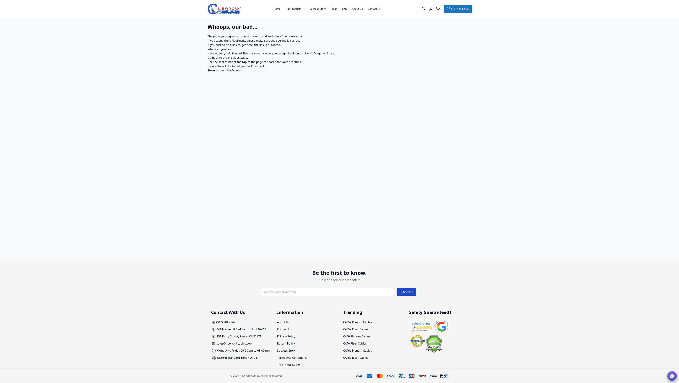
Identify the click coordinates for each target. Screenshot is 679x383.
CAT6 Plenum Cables (356, 336)
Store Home (216, 70)
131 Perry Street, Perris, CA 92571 (239, 336)
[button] (672, 376)
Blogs (334, 9)
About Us (357, 9)
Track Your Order (288, 365)
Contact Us (374, 9)
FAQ (344, 9)
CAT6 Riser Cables (355, 343)
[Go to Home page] (224, 9)
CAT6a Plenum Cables (357, 351)
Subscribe (406, 292)
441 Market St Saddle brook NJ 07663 (241, 329)
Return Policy (286, 343)
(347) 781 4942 (460, 9)
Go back (213, 58)
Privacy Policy (286, 336)
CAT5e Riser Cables (355, 329)
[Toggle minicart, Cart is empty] (438, 9)
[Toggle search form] (423, 9)
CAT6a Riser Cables (355, 358)
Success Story (318, 9)
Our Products (293, 9)
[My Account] (430, 9)
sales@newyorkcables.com (235, 343)
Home (277, 9)
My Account (234, 70)
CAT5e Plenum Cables (357, 322)
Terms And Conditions (292, 358)
